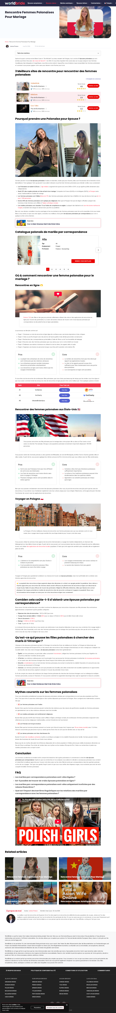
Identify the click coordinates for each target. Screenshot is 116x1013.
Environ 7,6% (27, 317)
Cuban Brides (91, 996)
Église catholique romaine (50, 203)
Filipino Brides (64, 987)
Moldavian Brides (10, 990)
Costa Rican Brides (93, 993)
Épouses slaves (51, 3)
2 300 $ (32, 618)
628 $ (42, 616)
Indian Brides (63, 993)
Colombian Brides (92, 981)
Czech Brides (9, 996)
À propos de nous (13, 970)
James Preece (14, 46)
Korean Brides (64, 990)
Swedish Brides (37, 981)
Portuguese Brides (38, 993)
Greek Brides (36, 996)
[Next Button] (98, 250)
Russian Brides (10, 984)
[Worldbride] (15, 3)
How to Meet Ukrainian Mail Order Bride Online (43, 224)
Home (6, 42)
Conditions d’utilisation (77, 970)
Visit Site (64, 390)
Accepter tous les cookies (55, 1007)
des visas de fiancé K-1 (39, 61)
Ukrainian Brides (10, 981)
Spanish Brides (37, 987)
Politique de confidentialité (43, 970)
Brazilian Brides (92, 984)
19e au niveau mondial (81, 727)
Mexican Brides (92, 987)
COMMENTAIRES (104, 970)
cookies (14, 1004)
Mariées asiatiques (66, 3)
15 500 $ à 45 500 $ (29, 621)
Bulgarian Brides (10, 993)
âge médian (44, 186)
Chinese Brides (64, 981)
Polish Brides (9, 987)
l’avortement (57, 653)
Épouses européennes (35, 3)
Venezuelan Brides (93, 990)
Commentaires (95, 3)
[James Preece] (10, 918)
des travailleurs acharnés (32, 737)
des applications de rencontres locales (38, 546)
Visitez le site (93, 85)
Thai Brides (63, 984)
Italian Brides (37, 990)
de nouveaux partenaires (92, 658)
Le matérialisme (28, 663)
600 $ (62, 616)
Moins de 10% (44, 196)
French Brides (36, 984)
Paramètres (37, 1007)
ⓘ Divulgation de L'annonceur (93, 79)
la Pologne (92, 191)
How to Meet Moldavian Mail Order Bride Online (44, 684)
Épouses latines (82, 3)
